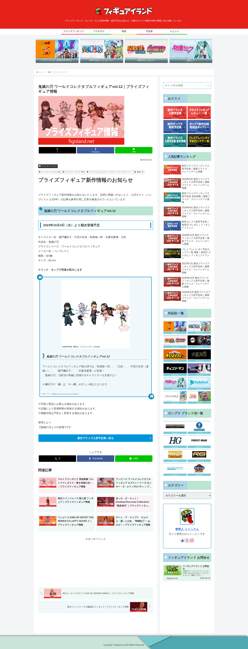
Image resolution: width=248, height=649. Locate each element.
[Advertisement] (95, 561)
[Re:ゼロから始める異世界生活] (199, 369)
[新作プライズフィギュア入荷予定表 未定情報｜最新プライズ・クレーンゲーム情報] (175, 140)
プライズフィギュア (49, 166)
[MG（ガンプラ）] (175, 455)
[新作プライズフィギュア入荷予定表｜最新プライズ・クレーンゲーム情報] (175, 112)
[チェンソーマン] (175, 369)
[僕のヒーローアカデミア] (175, 355)
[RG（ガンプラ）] (199, 455)
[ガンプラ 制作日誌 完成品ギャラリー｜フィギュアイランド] (199, 126)
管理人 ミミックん (187, 529)
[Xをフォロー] (187, 540)
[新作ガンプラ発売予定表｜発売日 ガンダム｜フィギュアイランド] (175, 126)
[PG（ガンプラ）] (199, 441)
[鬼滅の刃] (199, 341)
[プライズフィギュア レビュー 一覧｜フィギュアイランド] (199, 112)
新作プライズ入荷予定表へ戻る (96, 438)
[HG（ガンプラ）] (175, 441)
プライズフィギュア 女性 (51, 172)
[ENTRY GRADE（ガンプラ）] (175, 469)
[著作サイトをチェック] (182, 540)
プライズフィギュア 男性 (75, 172)
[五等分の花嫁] (175, 397)
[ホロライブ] (199, 383)
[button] (208, 85)
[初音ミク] (175, 383)
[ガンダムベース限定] (199, 427)
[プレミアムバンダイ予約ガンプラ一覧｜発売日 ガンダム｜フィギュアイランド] (199, 140)
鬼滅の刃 (140, 172)
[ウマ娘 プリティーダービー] (199, 397)
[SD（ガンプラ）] (199, 469)
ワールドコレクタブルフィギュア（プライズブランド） (110, 172)
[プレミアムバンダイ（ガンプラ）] (175, 427)
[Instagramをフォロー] (192, 540)
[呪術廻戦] (199, 355)
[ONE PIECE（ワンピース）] (199, 327)
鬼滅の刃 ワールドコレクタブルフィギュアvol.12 (65, 393)
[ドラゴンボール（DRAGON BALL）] (175, 327)
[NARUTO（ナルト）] (175, 341)
